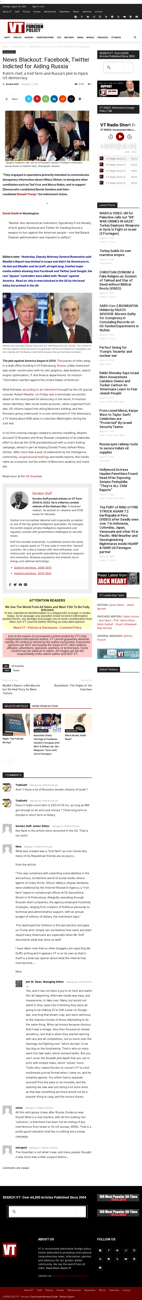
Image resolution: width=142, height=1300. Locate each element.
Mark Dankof (105, 624)
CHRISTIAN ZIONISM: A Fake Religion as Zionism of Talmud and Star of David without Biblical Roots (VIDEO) (118, 280)
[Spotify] (112, 16)
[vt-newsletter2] (118, 658)
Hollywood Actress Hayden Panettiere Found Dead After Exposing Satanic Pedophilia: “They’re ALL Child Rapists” (118, 480)
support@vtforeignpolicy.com (71, 1275)
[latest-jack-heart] (118, 583)
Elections (8, 734)
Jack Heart (105, 620)
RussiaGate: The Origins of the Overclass (73, 687)
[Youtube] (136, 16)
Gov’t (7, 37)
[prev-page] (5, 761)
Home (6, 46)
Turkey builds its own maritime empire (115, 253)
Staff (17, 11)
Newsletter (65, 11)
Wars (80, 37)
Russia (61, 365)
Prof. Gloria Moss (124, 620)
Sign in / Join (38, 6)
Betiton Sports (67, 1296)
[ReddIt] (62, 99)
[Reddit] (94, 16)
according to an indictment (40, 389)
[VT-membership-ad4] (118, 96)
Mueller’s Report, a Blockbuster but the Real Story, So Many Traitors (21, 689)
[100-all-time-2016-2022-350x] (118, 1215)
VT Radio (116, 37)
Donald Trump (26, 194)
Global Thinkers (108, 669)
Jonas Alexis (116, 605)
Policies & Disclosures (43, 627)
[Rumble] (100, 16)
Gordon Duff (12, 84)
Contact (98, 11)
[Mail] (88, 16)
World (90, 37)
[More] (80, 99)
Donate (36, 11)
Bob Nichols (104, 628)
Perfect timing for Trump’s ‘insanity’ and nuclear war (115, 352)
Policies (26, 11)
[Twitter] (118, 16)
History (29, 37)
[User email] (25, 585)
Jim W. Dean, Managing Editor (45, 981)
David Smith (11, 213)
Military (69, 37)
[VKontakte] (124, 16)
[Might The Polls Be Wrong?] (16, 725)
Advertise (87, 11)
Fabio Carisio (131, 616)
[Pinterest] (37, 99)
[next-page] (11, 761)
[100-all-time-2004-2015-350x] (118, 1200)
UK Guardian (17, 665)
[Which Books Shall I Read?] (78, 723)
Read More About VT (58, 1268)
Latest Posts (107, 205)
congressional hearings (33, 457)
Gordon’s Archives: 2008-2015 (33, 567)
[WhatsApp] (45, 99)
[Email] (71, 99)
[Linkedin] (54, 99)
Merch (76, 11)
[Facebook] (81, 16)
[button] (135, 37)
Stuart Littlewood (125, 624)
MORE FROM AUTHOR (45, 706)
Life (59, 37)
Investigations (45, 37)
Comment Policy (71, 627)
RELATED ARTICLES (16, 706)
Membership (50, 11)
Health (17, 37)
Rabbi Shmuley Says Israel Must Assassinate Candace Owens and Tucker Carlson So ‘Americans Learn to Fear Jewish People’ (119, 383)
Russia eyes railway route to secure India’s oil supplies (118, 448)
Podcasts (102, 37)
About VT (7, 11)
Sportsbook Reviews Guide (44, 1296)
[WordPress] (130, 16)
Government (18, 46)
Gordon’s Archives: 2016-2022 (32, 573)
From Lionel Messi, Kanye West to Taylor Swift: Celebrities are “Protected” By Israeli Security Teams (118, 419)
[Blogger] (75, 16)
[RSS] (106, 16)
